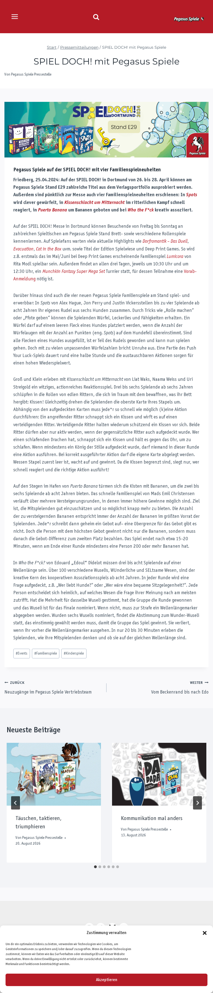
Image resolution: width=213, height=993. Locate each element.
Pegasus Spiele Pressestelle (31, 74)
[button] (204, 933)
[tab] (95, 866)
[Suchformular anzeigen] (96, 17)
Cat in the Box (48, 249)
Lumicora (175, 257)
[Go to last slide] (15, 803)
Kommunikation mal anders (151, 818)
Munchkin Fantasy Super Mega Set (73, 272)
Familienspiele (45, 653)
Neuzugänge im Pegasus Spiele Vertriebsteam (48, 688)
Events (21, 653)
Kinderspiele (74, 653)
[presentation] (54, 774)
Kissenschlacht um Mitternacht (94, 203)
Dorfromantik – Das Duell (165, 241)
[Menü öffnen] (15, 16)
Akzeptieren (106, 980)
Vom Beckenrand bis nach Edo (180, 688)
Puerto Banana (52, 210)
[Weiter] (197, 803)
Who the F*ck (141, 210)
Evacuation (23, 249)
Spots (191, 195)
